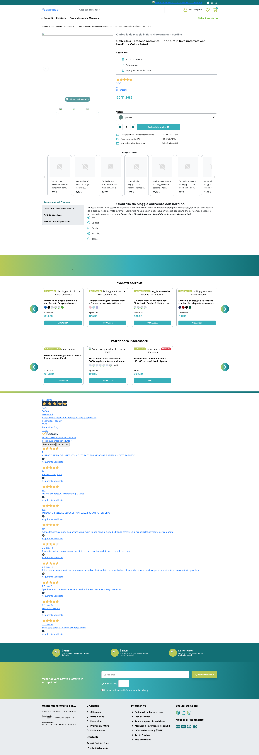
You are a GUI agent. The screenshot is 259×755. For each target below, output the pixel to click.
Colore (119, 111)
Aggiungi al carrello (157, 127)
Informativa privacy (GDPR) (149, 730)
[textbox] (126, 117)
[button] (45, 68)
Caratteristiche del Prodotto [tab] (59, 208)
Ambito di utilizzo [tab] (53, 215)
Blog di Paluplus (143, 739)
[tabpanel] (150, 221)
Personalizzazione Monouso (84, 18)
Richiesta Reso (143, 716)
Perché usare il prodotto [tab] (57, 221)
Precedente (49, 444)
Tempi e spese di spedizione (150, 721)
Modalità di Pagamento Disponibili (152, 725)
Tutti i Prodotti (142, 735)
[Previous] (34, 309)
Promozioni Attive (99, 725)
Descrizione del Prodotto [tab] (57, 202)
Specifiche (122, 52)
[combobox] (166, 117)
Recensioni (96, 721)
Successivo (62, 444)
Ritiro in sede (97, 716)
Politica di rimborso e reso (149, 712)
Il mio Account (98, 730)
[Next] (225, 309)
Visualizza (63, 323)
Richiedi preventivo (208, 18)
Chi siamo (61, 18)
